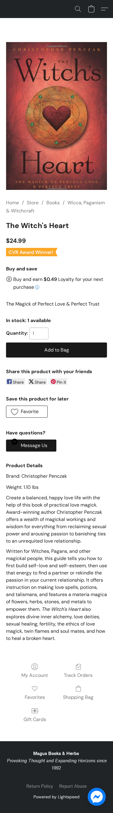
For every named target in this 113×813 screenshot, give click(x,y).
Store (33, 202)
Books (53, 202)
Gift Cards (35, 719)
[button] (78, 9)
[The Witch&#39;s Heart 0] (56, 116)
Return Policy (39, 786)
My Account (34, 675)
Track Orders (78, 675)
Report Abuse (73, 786)
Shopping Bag (78, 697)
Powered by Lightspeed (56, 796)
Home (12, 202)
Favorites (35, 697)
